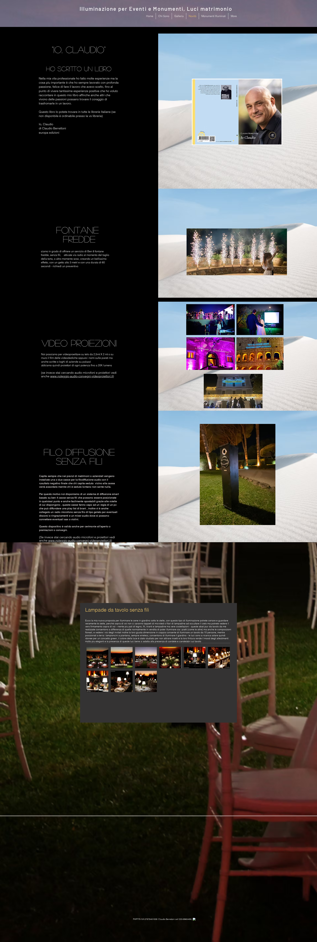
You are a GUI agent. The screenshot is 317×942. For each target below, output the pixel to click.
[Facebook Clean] (194, 919)
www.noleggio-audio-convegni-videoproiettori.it (81, 376)
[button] (97, 657)
